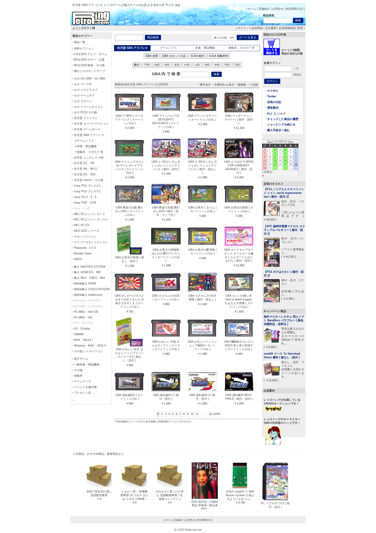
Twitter (271, 96)
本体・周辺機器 (205, 47)
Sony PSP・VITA (85, 202)
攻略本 (78, 375)
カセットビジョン (85, 236)
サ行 (167, 64)
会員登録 (257, 28)
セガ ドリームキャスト (88, 106)
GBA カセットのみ (174, 56)
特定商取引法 (294, 8)
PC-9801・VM (83, 317)
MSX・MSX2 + (84, 340)
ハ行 (197, 64)
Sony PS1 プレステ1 (87, 185)
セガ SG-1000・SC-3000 (89, 78)
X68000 (79, 334)
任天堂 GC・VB (84, 163)
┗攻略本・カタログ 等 (88, 152)
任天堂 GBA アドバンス (89, 135)
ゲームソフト (168, 47)
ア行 (147, 64)
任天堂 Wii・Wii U (85, 168)
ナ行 (187, 64)
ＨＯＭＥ (273, 90)
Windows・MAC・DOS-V (90, 345)
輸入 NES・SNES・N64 (89, 277)
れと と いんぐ (276, 113)
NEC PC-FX (81, 225)
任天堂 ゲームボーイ (87, 129)
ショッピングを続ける (281, 124)
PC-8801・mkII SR (86, 311)
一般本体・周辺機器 (86, 364)
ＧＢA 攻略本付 (218, 56)
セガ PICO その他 (85, 112)
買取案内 (273, 107)
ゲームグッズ (82, 381)
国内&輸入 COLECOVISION (92, 289)
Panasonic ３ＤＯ (85, 247)
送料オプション (84, 48)
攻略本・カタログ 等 (241, 47)
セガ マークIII (83, 84)
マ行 (207, 64)
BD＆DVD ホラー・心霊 (89, 59)
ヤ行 (217, 64)
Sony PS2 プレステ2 (87, 191)
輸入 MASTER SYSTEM (89, 266)
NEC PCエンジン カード (89, 214)
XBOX (78, 259)
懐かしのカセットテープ (89, 71)
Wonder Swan (82, 253)
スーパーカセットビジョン (91, 242)
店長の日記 (274, 102)
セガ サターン (83, 101)
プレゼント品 (82, 392)
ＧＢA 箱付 (197, 56)
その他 (78, 370)
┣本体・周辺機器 (85, 146)
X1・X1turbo (82, 328)
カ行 (157, 64)
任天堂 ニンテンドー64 (88, 157)
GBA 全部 (152, 56)
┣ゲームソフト (84, 140)
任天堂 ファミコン (85, 118)
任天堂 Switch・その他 (88, 180)
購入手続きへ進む (278, 130)
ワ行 (237, 64)
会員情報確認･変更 (291, 28)
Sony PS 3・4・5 (85, 197)
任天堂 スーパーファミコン (91, 123)
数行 (137, 64)
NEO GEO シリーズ (86, 230)
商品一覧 (79, 42)
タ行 (177, 64)
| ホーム (251, 8)
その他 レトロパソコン (88, 351)
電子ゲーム (81, 358)
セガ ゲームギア (84, 95)
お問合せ (278, 8)
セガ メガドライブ (85, 89)
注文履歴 (270, 28)
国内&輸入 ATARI (85, 283)
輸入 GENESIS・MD (87, 272)
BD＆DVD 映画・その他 (89, 65)
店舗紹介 (264, 8)
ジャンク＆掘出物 (85, 387)
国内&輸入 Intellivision (88, 294)
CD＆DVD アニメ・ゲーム (90, 54)
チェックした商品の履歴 (282, 119)
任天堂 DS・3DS (85, 174)
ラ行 (227, 64)
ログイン (243, 28)
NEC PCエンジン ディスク (91, 219)
